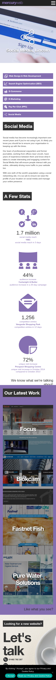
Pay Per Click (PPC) (18, 106)
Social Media (14, 114)
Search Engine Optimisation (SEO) (25, 83)
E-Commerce (15, 91)
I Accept (10, 676)
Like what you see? (38, 609)
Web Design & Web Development (25, 76)
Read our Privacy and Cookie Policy (34, 676)
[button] (53, 3)
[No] (52, 672)
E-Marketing (15, 99)
